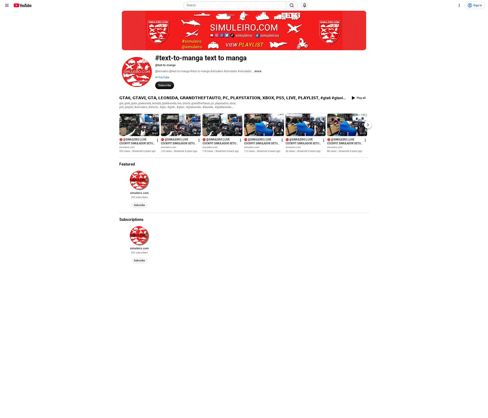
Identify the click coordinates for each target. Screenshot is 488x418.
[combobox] (236, 5)
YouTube (163, 77)
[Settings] (459, 5)
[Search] (292, 5)
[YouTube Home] (22, 5)
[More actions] (157, 140)
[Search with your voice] (304, 5)
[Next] (368, 125)
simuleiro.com (127, 147)
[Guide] (7, 5)
